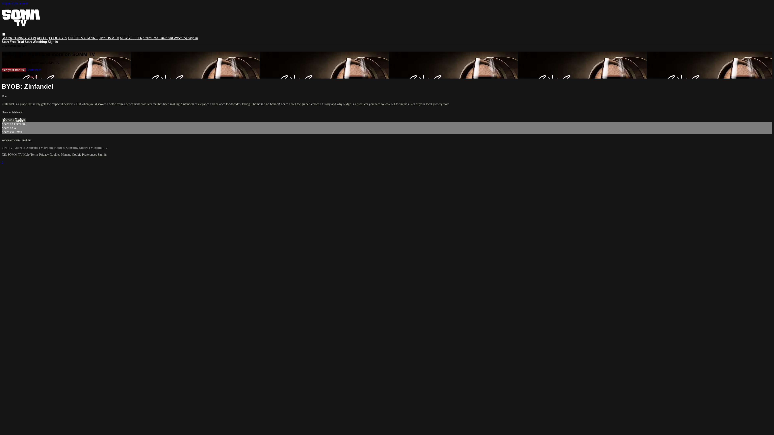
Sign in (193, 38)
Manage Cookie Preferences (79, 154)
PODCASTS (58, 38)
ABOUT (42, 38)
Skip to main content (15, 3)
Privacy (44, 154)
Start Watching (177, 38)
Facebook (8, 120)
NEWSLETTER (131, 38)
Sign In (53, 42)
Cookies (55, 154)
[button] (3, 34)
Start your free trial (14, 69)
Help (26, 154)
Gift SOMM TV (109, 38)
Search (7, 38)
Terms (34, 154)
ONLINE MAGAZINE (83, 38)
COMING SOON (24, 38)
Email (22, 120)
